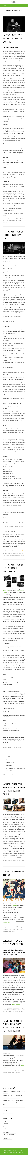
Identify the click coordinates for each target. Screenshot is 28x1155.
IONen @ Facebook (8, 1113)
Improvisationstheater (15, 927)
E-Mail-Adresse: (6, 1132)
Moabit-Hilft (6, 590)
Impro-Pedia (16, 218)
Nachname (5, 1126)
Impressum (15, 1152)
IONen (22, 927)
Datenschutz (8, 1152)
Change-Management (8, 1009)
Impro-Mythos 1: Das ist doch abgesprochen (13, 568)
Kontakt (21, 1152)
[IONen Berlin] (14, 2)
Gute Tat (7, 927)
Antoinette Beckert (13, 220)
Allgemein (9, 218)
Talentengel (5, 929)
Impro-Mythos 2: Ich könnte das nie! (13, 235)
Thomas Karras (10, 1011)
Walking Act (16, 1009)
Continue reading (17, 1004)
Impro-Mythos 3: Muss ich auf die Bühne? (13, 38)
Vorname (5, 1121)
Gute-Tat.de (14, 905)
